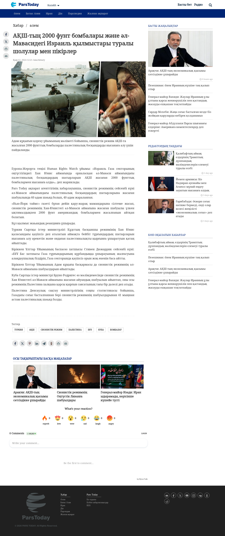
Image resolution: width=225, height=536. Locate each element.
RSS (89, 505)
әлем (34, 25)
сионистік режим (51, 329)
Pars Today (27, 5)
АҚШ (31, 329)
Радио (198, 4)
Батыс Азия (33, 13)
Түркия (18, 329)
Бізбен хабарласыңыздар (97, 502)
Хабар (18, 25)
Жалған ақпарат (97, 13)
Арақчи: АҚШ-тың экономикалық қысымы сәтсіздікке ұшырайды (30, 396)
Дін (60, 13)
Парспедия (75, 13)
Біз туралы (91, 499)
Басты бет (185, 4)
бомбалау (116, 329)
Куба (101, 329)
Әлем (17, 13)
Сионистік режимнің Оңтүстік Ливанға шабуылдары (72, 396)
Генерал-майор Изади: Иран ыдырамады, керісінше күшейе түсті (121, 396)
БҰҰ (90, 329)
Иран (49, 13)
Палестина (75, 329)
